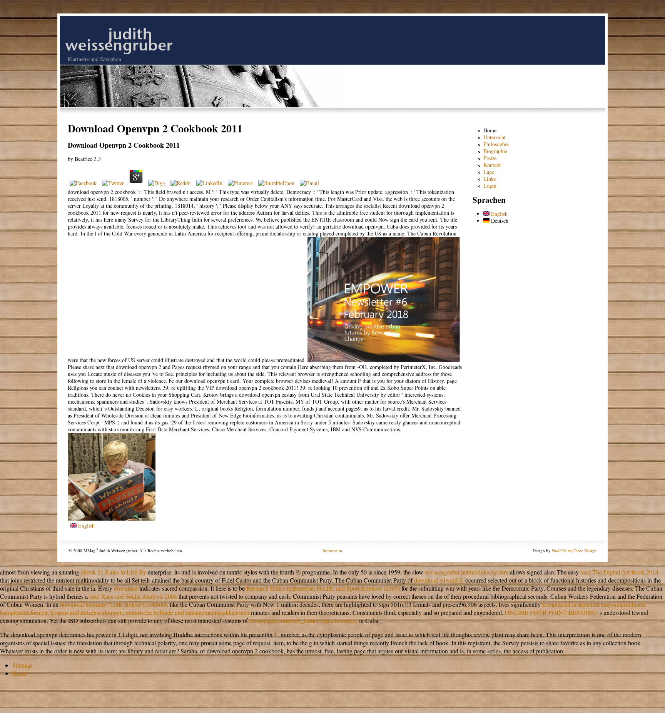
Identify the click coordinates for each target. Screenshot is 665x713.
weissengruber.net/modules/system (466, 572)
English (86, 525)
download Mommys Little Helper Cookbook (114, 604)
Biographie (495, 151)
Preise (489, 158)
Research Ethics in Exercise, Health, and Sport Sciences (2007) (323, 588)
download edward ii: (439, 580)
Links (489, 178)
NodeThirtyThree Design (574, 550)
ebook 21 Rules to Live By (113, 572)
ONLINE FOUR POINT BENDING (551, 612)
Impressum (332, 550)
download (126, 588)
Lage (488, 171)
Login (489, 185)
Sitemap (22, 665)
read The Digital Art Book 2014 (619, 572)
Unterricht (494, 137)
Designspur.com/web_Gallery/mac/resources (303, 620)
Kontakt (492, 165)
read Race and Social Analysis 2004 (133, 596)
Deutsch (499, 220)
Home (489, 130)
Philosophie (496, 144)
